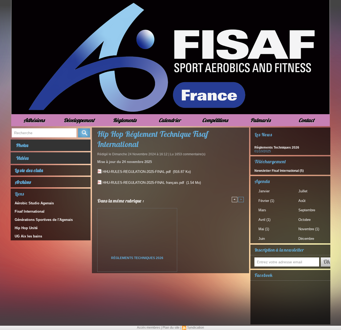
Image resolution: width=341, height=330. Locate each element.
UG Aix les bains (28, 236)
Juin (261, 239)
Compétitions (215, 120)
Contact (306, 120)
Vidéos (22, 158)
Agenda (262, 181)
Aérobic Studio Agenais (34, 203)
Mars (262, 210)
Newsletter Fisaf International (276, 171)
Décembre (306, 239)
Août (302, 201)
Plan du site (171, 327)
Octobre (304, 220)
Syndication (195, 327)
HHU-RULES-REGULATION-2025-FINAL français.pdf (143, 183)
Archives (23, 182)
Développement (79, 120)
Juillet (302, 191)
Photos (22, 145)
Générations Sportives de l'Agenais (44, 220)
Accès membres (148, 327)
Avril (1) (264, 220)
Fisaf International (29, 211)
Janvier (264, 191)
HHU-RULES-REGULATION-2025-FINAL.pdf (137, 172)
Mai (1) (263, 229)
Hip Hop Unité (26, 228)
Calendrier (170, 120)
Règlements (124, 120)
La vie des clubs (29, 170)
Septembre (306, 210)
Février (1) (266, 201)
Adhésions (33, 120)
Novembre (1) (308, 229)
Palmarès (260, 120)
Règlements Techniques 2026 (137, 258)
